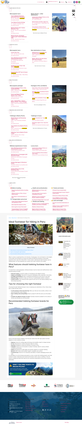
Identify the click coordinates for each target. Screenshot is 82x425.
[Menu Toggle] (8, 6)
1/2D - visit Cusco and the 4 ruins (17, 53)
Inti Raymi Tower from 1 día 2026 (18, 66)
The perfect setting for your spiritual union (19, 164)
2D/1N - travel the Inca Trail (19, 128)
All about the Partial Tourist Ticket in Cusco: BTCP (61, 193)
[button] (73, 13)
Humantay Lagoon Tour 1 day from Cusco (40, 123)
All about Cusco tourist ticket (59, 190)
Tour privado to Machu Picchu (39, 27)
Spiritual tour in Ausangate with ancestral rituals (39, 53)
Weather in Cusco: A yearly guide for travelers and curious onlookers (40, 204)
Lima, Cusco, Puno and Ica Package (40, 87)
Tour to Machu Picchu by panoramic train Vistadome (18, 16)
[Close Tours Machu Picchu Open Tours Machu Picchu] (10, 10)
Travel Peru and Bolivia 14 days (40, 98)
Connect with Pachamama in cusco (18, 150)
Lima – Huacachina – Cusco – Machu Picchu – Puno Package (19, 101)
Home (10, 217)
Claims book (19, 422)
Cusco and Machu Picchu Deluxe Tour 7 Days (17, 95)
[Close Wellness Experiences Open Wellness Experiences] (10, 142)
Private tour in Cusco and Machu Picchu (40, 154)
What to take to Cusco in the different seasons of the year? (39, 209)
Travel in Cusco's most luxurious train (39, 150)
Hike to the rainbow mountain (38, 120)
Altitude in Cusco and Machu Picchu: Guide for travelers (38, 197)
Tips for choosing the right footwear (18, 251)
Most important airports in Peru (19, 204)
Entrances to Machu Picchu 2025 (60, 195)
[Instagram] (77, 2)
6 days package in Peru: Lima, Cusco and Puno (18, 88)
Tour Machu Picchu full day (18, 22)
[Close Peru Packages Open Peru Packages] (10, 82)
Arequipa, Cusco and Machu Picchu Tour (40, 92)
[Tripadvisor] (79, 2)
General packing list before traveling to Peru (20, 191)
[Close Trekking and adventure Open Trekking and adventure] (10, 112)
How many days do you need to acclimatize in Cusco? (39, 194)
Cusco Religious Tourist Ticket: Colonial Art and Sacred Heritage (60, 198)
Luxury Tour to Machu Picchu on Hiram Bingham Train (39, 148)
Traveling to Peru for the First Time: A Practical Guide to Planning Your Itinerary (67, 256)
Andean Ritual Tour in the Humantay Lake (17, 169)
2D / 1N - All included (17, 18)
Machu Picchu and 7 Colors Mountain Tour (18, 28)
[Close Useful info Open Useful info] (10, 185)
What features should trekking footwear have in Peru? (21, 250)
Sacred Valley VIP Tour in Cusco (19, 73)
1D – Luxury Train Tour (36, 19)
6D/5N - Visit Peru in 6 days (19, 90)
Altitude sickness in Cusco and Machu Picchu (39, 191)
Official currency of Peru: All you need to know (19, 194)
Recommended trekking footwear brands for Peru (21, 253)
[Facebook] (74, 2)
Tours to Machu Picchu (64, 220)
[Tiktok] (50, 410)
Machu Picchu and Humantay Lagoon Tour (18, 118)
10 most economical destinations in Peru (61, 203)
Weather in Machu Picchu (38, 206)
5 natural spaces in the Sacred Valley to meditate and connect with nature (67, 286)
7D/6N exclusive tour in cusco (17, 96)
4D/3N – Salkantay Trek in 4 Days (17, 134)
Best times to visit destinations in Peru (19, 197)
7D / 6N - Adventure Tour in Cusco (18, 39)
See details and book (15, 19)
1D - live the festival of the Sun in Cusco (19, 68)
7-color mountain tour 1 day (39, 118)
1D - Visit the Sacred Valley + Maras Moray (19, 74)
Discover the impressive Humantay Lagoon (40, 124)
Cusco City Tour (15, 52)
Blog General (14, 217)
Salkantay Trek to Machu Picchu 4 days (19, 133)
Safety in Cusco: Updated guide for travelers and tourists (61, 206)
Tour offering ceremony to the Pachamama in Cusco (19, 58)
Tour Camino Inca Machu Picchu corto (19, 126)
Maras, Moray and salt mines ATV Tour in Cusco (39, 59)
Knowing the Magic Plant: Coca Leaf (40, 199)
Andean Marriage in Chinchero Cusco (19, 163)
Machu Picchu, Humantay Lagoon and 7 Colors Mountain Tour (19, 36)
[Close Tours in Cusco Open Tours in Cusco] (10, 46)
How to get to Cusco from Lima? (19, 206)
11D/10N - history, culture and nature (39, 89)
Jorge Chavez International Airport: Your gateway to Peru (20, 202)
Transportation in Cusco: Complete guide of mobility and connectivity (20, 209)
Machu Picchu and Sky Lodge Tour (40, 21)
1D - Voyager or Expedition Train (17, 23)
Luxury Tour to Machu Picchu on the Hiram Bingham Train (40, 17)
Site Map (67, 422)
